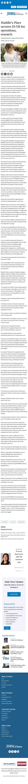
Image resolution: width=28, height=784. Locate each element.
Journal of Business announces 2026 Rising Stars (17, 659)
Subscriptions (5, 718)
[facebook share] (8, 74)
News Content (7, 676)
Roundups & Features (7, 685)
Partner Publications (7, 703)
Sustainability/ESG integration (14, 615)
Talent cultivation (10, 622)
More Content (7, 693)
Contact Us (4, 730)
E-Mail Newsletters (6, 697)
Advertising (4, 715)
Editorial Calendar (6, 711)
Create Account (22, 7)
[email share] (11, 74)
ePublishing (22, 776)
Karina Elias (11, 71)
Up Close (13, 522)
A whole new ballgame (16, 640)
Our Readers (5, 713)
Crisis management (11, 619)
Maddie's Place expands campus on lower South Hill (13, 532)
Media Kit (4, 720)
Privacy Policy (5, 734)
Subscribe (14, 594)
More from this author (18, 569)
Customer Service (8, 709)
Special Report (5, 681)
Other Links (6, 725)
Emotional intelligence (12, 617)
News (3, 678)
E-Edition (4, 695)
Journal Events (5, 732)
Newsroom (4, 699)
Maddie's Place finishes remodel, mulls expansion (12, 539)
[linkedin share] (2, 74)
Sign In (13, 7)
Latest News (4, 522)
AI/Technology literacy (12, 613)
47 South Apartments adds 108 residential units (19, 556)
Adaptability (9, 624)
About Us (4, 728)
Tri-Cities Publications (7, 736)
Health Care (21, 522)
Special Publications (6, 701)
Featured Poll (9, 604)
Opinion (3, 687)
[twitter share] (5, 74)
